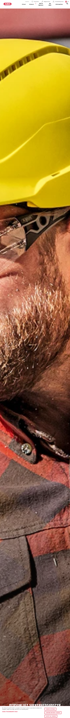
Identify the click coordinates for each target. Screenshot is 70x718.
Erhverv (31, 4)
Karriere (27, 1)
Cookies (4, 711)
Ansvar (16, 711)
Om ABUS (50, 4)
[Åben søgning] (67, 4)
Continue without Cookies (53, 712)
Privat (24, 4)
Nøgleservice (47, 1)
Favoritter (36, 1)
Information (59, 4)
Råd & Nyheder (41, 4)
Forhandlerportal (59, 1)
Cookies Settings (50, 709)
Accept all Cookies (51, 716)
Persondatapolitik (10, 711)
